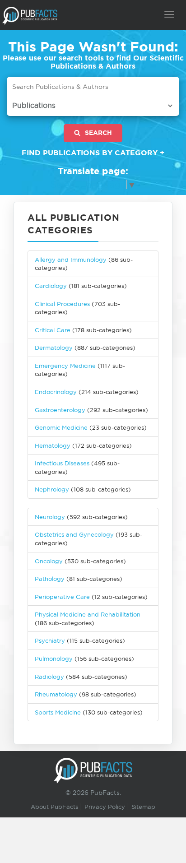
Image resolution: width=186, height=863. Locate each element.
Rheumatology (56, 694)
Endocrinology (56, 392)
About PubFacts (54, 806)
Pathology (50, 578)
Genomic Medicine (61, 427)
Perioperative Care (62, 597)
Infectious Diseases (62, 463)
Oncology (49, 561)
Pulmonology (54, 658)
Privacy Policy (104, 806)
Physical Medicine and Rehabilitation (87, 614)
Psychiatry (50, 640)
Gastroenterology (60, 410)
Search (98, 132)
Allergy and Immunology (71, 259)
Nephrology (52, 489)
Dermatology (54, 347)
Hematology (52, 445)
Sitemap (143, 806)
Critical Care (52, 330)
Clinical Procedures (62, 304)
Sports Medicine (59, 712)
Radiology (49, 676)
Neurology (50, 517)
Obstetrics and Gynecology (74, 534)
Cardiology (51, 286)
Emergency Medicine (65, 365)
